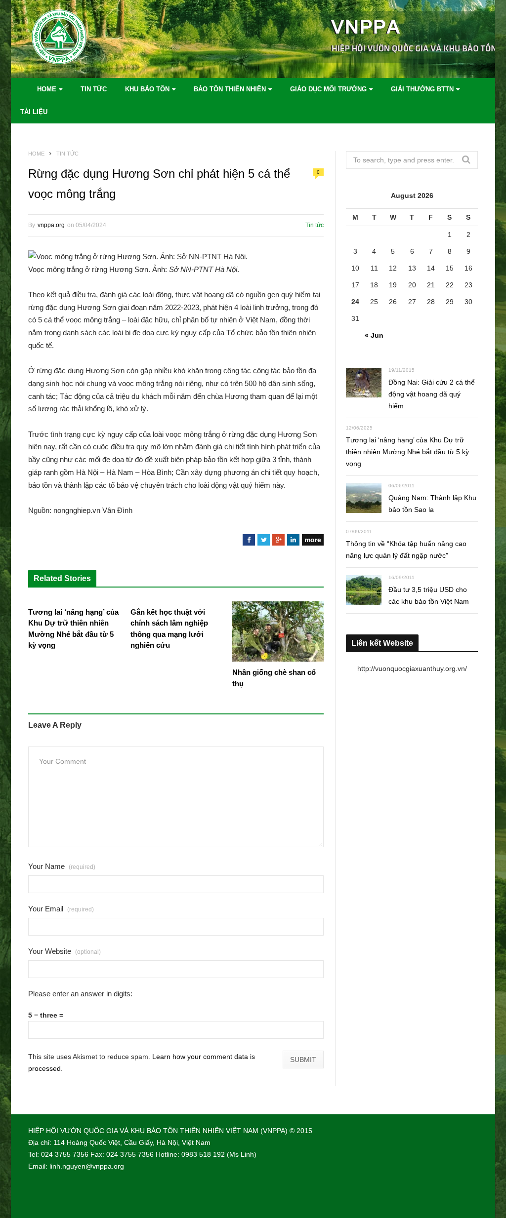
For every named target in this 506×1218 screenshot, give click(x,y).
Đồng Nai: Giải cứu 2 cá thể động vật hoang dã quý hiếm (431, 394)
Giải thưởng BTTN (422, 89)
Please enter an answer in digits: (80, 993)
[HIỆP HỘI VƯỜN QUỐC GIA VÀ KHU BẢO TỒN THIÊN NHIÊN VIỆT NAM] (77, 39)
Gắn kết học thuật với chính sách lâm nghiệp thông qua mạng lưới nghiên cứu (169, 629)
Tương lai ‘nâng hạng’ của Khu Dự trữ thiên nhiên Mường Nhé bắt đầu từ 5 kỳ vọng (73, 629)
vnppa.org (51, 225)
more (312, 540)
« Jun (374, 335)
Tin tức (94, 89)
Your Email (61, 908)
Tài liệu (33, 112)
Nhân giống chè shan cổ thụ (274, 678)
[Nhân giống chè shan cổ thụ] (278, 631)
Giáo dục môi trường (328, 89)
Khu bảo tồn (147, 89)
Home (46, 89)
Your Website (64, 951)
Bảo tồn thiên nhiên (230, 89)
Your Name (61, 866)
